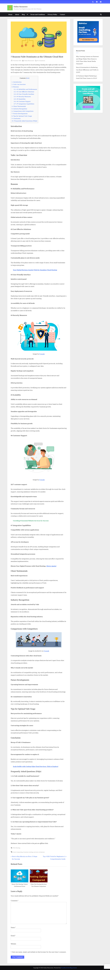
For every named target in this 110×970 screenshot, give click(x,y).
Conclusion (16, 118)
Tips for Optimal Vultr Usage (22, 116)
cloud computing (18, 852)
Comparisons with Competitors (22, 111)
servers (36, 852)
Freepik (42, 354)
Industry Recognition (19, 109)
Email (13, 936)
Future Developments (20, 113)
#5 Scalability (20, 99)
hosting (31, 852)
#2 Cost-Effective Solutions (24, 92)
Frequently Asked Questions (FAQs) (24, 121)
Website (13, 944)
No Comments (41, 61)
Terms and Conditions (37, 14)
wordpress (41, 852)
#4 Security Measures (22, 96)
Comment (15, 901)
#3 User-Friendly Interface (24, 94)
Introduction (16, 82)
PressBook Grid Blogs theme (69, 968)
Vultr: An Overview (19, 84)
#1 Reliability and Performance (25, 89)
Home (10, 14)
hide (27, 78)
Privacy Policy (52, 14)
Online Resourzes (21, 7)
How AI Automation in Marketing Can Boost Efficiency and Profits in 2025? (87, 69)
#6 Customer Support (22, 101)
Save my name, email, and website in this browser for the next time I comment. (39, 952)
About (17, 14)
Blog (23, 14)
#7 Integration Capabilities (24, 104)
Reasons (15, 87)
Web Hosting (16, 848)
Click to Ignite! (51, 566)
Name (13, 927)
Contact (62, 14)
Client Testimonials (19, 106)
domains (25, 852)
